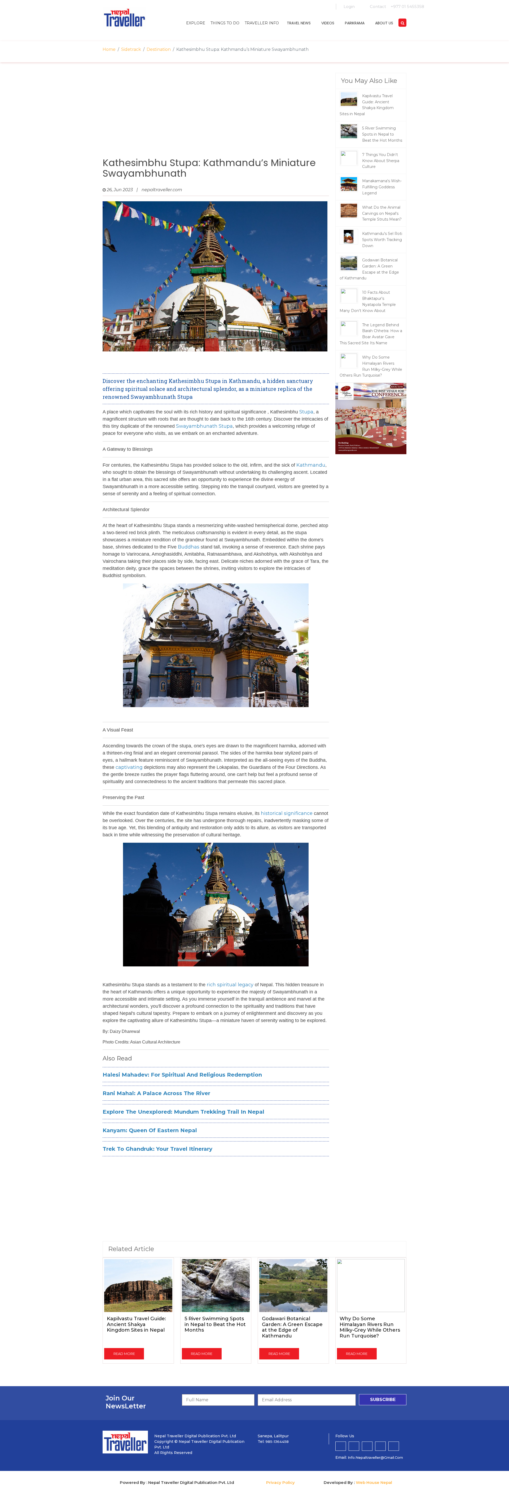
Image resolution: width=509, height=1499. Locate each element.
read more (124, 1353)
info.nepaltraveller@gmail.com (375, 1457)
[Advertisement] (216, 115)
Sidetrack (131, 49)
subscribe (383, 1399)
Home (109, 49)
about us (384, 23)
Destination (159, 49)
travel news (299, 23)
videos (327, 23)
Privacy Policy (280, 1482)
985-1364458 (277, 1441)
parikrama (355, 23)
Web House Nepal (374, 1482)
